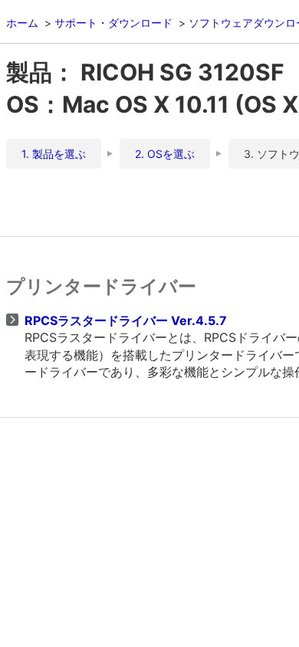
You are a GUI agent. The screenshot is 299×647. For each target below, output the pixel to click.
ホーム (22, 22)
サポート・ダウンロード (113, 22)
